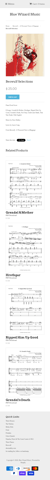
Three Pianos (10, 442)
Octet (7, 430)
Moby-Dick (9, 427)
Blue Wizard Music (25, 14)
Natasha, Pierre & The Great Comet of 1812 (19, 439)
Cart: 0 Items (39, 4)
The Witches (10, 424)
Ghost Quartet (10, 436)
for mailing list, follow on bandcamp (17, 451)
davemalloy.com (11, 448)
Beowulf (8, 445)
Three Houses (10, 421)
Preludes (8, 433)
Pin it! (29, 140)
